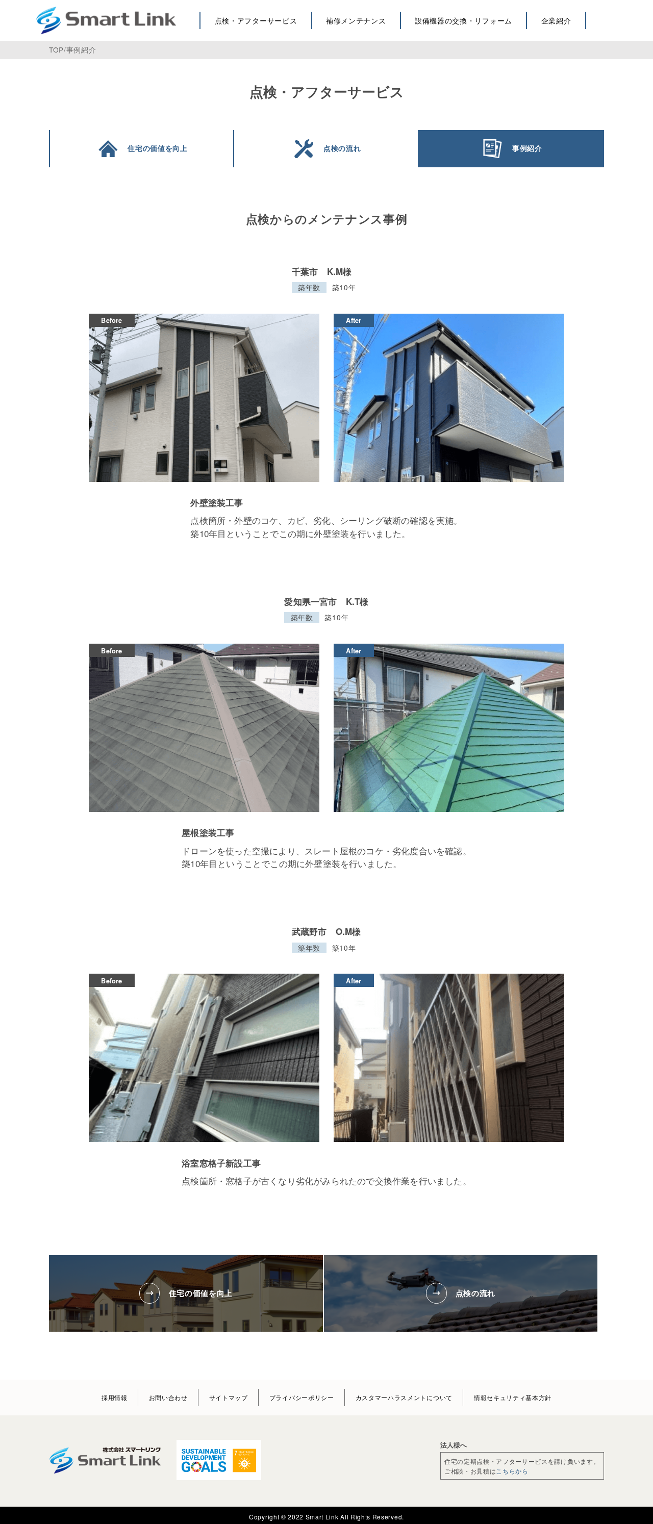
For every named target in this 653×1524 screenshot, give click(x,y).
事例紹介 (81, 50)
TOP (56, 50)
